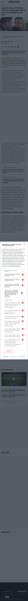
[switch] (22, 274)
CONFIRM (8, 351)
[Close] (25, 244)
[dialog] (14, 300)
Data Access (14, 356)
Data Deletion (5, 356)
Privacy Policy (22, 356)
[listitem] (14, 271)
